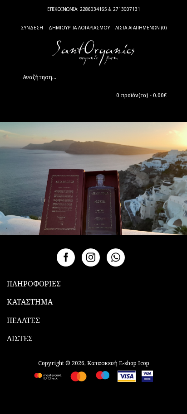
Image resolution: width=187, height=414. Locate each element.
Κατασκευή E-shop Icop (118, 363)
